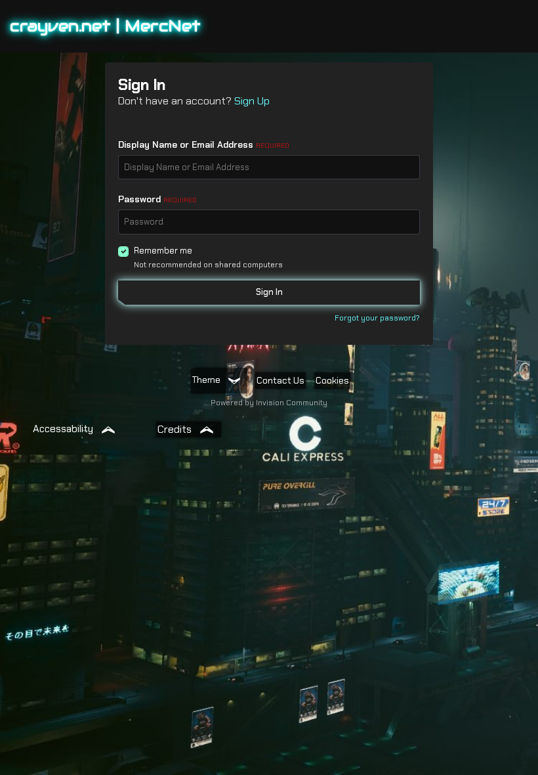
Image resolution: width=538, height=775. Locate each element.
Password (157, 199)
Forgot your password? (377, 318)
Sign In (269, 292)
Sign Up (252, 101)
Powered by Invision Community (269, 402)
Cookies (332, 380)
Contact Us (280, 380)
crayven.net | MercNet (105, 26)
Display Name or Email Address (203, 144)
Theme (207, 380)
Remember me (163, 250)
